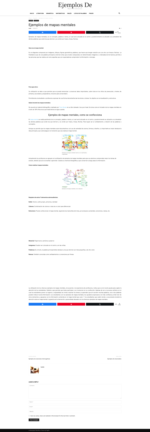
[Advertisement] (75, 73)
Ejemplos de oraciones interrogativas (39, 359)
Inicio (32, 13)
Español (35, 18)
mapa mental (34, 119)
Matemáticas (60, 13)
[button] (119, 13)
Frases (91, 13)
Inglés (69, 13)
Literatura (40, 13)
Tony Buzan (62, 107)
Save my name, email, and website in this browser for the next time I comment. (52, 416)
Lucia (30, 28)
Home (30, 18)
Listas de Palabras (80, 13)
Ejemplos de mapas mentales (52, 25)
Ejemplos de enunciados (114, 359)
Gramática (49, 13)
